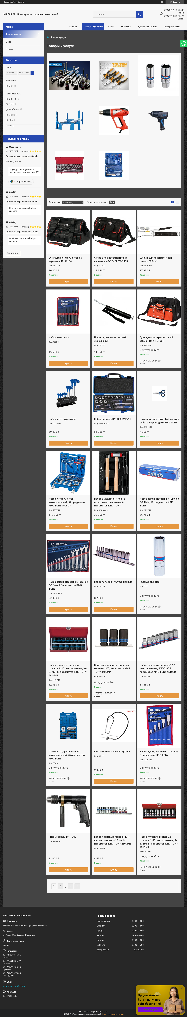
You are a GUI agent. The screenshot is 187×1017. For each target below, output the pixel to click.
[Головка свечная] (159, 556)
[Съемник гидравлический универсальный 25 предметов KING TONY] (68, 726)
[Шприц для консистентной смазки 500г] (114, 312)
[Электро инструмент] (114, 120)
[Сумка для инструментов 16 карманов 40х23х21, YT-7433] (114, 232)
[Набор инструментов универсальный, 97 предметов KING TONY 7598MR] (68, 473)
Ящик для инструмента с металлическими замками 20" (24, 171)
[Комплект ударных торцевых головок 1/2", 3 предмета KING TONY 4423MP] (114, 639)
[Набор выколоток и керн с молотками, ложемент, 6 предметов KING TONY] (114, 473)
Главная (73, 26)
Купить (68, 282)
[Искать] (139, 14)
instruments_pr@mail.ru (14, 986)
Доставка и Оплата (147, 26)
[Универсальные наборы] (114, 165)
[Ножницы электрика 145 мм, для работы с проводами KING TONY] (159, 393)
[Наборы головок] (69, 165)
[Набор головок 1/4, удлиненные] (114, 556)
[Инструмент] (69, 75)
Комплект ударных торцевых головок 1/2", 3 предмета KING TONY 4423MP (112, 669)
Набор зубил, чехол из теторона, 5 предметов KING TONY (159, 753)
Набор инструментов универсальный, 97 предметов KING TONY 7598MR (67, 502)
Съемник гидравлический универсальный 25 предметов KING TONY (67, 755)
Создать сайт (9, 2)
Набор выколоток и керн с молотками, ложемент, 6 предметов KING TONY (109, 502)
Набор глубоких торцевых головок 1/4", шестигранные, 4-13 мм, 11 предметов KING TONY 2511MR (159, 842)
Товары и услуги (93, 26)
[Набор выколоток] (68, 312)
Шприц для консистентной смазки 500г (110, 339)
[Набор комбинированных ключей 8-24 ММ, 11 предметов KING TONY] (159, 473)
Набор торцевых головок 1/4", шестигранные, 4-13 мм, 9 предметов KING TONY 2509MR (112, 840)
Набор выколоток (59, 337)
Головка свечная (149, 581)
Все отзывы (12, 253)
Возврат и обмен (173, 26)
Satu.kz (106, 1012)
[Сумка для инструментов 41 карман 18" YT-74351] (159, 312)
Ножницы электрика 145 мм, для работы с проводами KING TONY (159, 421)
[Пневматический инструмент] (158, 120)
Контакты (126, 26)
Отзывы (9, 49)
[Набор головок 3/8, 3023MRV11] (114, 393)
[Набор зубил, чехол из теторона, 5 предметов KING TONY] (159, 726)
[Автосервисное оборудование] (69, 120)
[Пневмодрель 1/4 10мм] (68, 811)
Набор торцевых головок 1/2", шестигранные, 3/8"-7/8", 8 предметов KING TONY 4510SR (158, 669)
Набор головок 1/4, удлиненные (113, 581)
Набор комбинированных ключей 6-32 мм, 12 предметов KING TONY (68, 585)
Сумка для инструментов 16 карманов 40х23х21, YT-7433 (111, 259)
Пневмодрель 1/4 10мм (62, 836)
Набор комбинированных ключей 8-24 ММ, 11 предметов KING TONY (159, 502)
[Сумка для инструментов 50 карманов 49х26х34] (68, 232)
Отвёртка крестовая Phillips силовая (22, 209)
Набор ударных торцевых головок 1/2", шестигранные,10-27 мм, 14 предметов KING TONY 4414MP (68, 670)
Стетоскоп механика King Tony (112, 751)
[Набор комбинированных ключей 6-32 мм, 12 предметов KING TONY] (68, 556)
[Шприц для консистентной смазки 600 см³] (159, 232)
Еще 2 (11, 125)
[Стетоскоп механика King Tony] (114, 726)
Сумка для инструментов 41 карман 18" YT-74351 (156, 339)
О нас (111, 26)
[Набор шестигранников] (68, 393)
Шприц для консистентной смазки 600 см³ (156, 259)
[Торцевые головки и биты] (158, 75)
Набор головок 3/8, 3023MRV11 (112, 419)
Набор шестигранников (62, 419)
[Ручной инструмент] (114, 75)
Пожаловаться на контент (113, 1014)
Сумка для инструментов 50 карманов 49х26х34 (65, 259)
